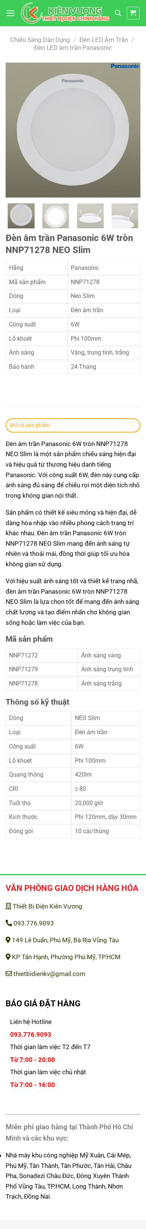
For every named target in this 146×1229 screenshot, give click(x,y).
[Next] (128, 130)
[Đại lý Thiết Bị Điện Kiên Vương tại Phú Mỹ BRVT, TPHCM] (65, 13)
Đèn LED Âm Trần (103, 39)
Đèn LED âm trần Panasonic (73, 47)
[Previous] (17, 130)
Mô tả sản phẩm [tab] (29, 425)
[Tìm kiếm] (118, 13)
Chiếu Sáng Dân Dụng (40, 39)
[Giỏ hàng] (133, 13)
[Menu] (10, 13)
